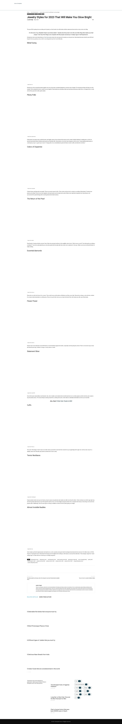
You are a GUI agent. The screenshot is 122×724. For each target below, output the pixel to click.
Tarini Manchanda (48, 37)
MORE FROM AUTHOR (45, 597)
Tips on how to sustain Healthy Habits (87, 578)
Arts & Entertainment (34, 12)
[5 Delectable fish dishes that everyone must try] (61, 604)
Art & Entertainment (88, 7)
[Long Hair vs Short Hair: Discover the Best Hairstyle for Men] (61, 693)
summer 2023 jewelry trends (33, 562)
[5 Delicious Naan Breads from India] (61, 647)
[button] (119, 2)
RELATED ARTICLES (32, 597)
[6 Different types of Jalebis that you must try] (61, 633)
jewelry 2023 (90, 559)
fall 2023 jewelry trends (52, 559)
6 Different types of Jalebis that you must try (41, 640)
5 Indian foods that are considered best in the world (43, 669)
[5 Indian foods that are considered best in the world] (61, 661)
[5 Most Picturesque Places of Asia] (61, 618)
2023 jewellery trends (34, 559)
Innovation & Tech (106, 7)
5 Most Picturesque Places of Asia (38, 626)
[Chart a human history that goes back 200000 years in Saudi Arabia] (61, 706)
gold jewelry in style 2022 (72, 559)
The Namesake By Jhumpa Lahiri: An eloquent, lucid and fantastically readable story (43, 578)
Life (113, 7)
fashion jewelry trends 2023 (62, 559)
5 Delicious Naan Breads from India (38, 654)
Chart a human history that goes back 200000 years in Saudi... (60, 710)
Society (118, 7)
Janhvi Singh (30, 19)
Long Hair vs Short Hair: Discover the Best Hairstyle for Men (60, 697)
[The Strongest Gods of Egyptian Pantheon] (61, 681)
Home (79, 7)
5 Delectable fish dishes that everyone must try (41, 611)
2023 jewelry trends (43, 559)
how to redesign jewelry (82, 559)
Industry (97, 7)
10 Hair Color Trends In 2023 (64, 401)
